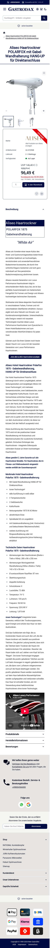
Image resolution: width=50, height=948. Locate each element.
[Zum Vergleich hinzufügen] (42, 194)
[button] (24, 850)
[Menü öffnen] (5, 9)
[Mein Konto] (37, 9)
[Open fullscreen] (44, 73)
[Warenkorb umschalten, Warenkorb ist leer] (41, 9)
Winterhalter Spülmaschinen (14, 860)
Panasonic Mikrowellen (12, 869)
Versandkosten (39, 179)
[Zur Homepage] (4, 32)
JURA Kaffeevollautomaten (14, 865)
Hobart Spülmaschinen (12, 873)
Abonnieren (34, 837)
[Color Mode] (45, 9)
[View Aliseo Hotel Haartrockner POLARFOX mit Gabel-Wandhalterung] (8, 121)
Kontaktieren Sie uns (20, 778)
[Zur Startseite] (21, 9)
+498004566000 (19, 798)
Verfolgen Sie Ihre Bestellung (24, 775)
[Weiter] (43, 111)
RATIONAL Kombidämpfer (13, 856)
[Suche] (44, 18)
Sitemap (6, 877)
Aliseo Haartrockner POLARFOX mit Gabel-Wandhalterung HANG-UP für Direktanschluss (22, 37)
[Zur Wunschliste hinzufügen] (37, 194)
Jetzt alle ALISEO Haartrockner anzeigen (25, 357)
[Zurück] (6, 111)
